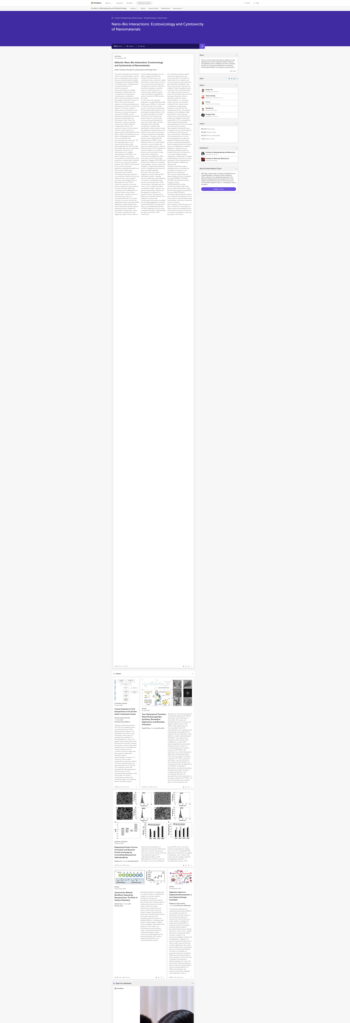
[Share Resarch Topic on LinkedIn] (234, 78)
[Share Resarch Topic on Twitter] (229, 78)
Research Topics (162, 18)
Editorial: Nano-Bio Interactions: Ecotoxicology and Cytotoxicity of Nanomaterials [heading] (139, 64)
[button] (130, 46)
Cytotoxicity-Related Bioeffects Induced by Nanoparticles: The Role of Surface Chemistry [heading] (125, 896)
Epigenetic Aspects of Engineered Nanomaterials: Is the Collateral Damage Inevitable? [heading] (180, 896)
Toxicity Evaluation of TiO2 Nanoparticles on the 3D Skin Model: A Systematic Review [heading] (125, 711)
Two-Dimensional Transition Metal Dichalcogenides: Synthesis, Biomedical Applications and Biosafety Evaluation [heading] (154, 719)
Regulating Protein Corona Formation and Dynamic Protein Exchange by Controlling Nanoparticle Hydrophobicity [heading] (125, 852)
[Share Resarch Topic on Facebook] (231, 78)
